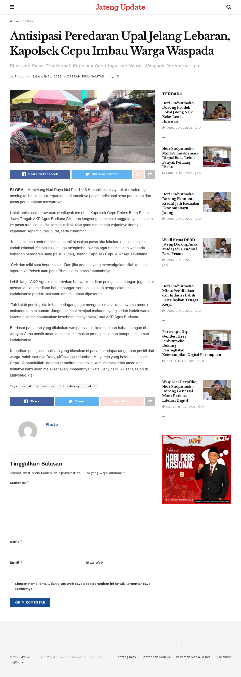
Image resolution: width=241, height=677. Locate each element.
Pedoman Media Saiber (193, 657)
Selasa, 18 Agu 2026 (180, 361)
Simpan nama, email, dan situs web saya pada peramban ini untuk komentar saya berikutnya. (82, 586)
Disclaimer (223, 657)
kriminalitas (45, 386)
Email (16, 562)
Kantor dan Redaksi (156, 657)
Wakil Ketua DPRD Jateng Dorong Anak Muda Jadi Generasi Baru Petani (179, 247)
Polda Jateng (69, 386)
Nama (16, 541)
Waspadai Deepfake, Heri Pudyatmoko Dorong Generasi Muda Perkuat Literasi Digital (179, 391)
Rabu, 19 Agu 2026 (178, 127)
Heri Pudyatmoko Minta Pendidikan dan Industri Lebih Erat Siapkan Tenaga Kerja (180, 295)
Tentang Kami (126, 657)
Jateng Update (120, 7)
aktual (26, 386)
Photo (19, 76)
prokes (90, 386)
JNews (26, 657)
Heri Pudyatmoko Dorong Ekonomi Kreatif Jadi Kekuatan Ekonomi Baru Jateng (180, 203)
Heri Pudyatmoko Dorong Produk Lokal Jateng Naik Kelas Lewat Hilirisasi (178, 112)
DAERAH (28, 21)
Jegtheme (17, 662)
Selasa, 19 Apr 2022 (46, 76)
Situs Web (94, 562)
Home (14, 21)
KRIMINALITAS (93, 76)
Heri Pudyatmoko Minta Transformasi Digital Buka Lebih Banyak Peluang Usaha (180, 157)
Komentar (19, 482)
